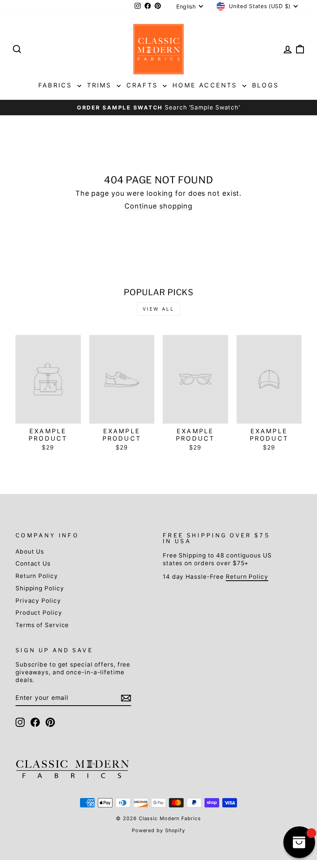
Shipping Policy (39, 588)
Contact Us (33, 563)
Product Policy (38, 612)
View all (159, 309)
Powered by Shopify (158, 830)
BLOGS (265, 85)
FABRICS (56, 85)
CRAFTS (143, 85)
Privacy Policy (38, 600)
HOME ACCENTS (206, 85)
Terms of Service (42, 625)
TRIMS (101, 85)
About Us (29, 551)
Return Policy (36, 576)
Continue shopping (158, 206)
